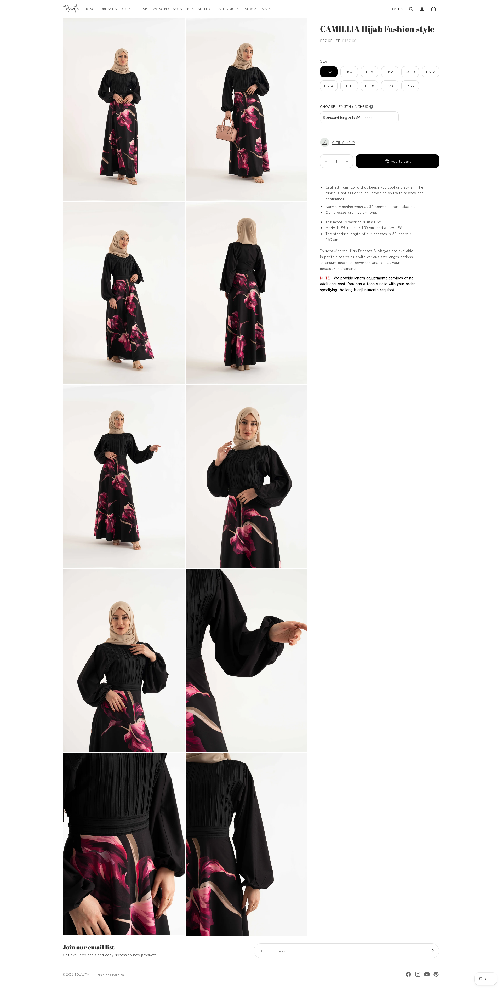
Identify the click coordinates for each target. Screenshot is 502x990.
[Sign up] (432, 951)
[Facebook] (408, 974)
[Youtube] (427, 974)
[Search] (411, 9)
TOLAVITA (82, 974)
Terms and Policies (109, 974)
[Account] (422, 9)
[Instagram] (418, 974)
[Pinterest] (436, 974)
